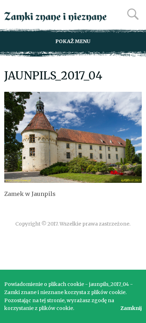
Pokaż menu (72, 41)
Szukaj (133, 14)
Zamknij (131, 308)
